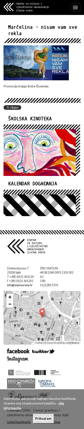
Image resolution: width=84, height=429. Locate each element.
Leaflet (38, 342)
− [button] (9, 304)
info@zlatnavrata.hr (20, 285)
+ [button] (9, 297)
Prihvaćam (43, 418)
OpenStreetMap (56, 342)
